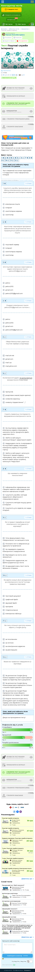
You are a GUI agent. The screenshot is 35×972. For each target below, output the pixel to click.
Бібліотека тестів (14, 29)
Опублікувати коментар (17, 955)
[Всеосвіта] (2, 1)
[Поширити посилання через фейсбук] (17, 811)
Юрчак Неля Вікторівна (15, 35)
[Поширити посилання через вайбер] (20, 811)
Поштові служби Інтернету (26, 180)
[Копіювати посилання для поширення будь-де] (14, 811)
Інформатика (25, 29)
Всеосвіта (4, 29)
